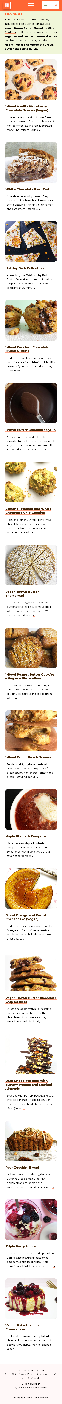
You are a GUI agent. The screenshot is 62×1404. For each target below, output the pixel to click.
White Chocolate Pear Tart (27, 189)
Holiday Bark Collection (24, 268)
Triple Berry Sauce (20, 1246)
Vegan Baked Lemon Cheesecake (28, 36)
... (40, 130)
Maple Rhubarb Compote (22, 44)
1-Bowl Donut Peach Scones (28, 757)
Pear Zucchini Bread (22, 1167)
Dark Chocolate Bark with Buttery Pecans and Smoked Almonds (28, 1084)
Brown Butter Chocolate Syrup (30, 430)
